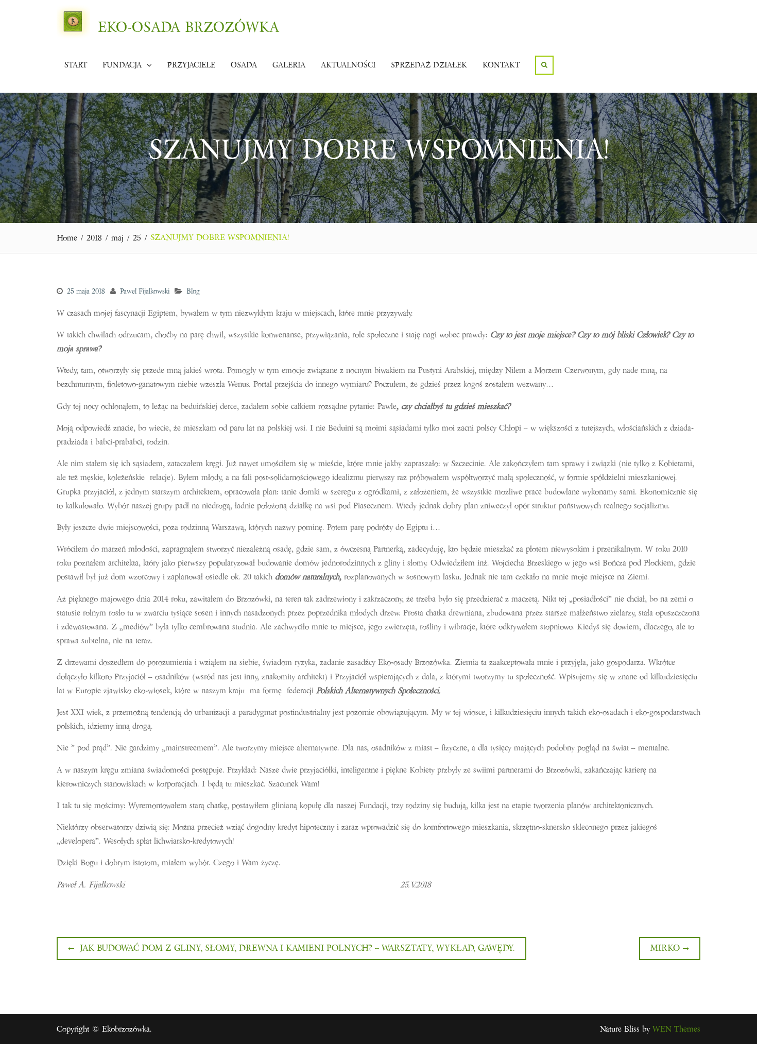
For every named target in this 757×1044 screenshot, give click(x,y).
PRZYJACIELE (191, 65)
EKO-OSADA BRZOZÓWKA (188, 27)
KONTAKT (501, 65)
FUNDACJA (122, 65)
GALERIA (288, 65)
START (75, 65)
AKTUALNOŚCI (348, 65)
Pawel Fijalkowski (144, 291)
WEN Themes (676, 1029)
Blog (193, 291)
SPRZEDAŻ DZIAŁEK (429, 65)
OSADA (244, 65)
